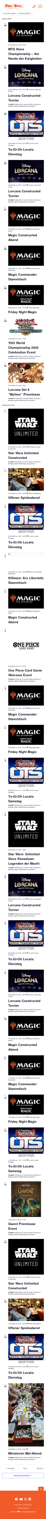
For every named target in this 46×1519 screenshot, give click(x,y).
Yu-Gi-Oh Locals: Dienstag (21, 151)
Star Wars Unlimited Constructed (23, 455)
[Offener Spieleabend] (26, 479)
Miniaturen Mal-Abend (25, 1453)
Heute (25, 1468)
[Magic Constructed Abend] (26, 216)
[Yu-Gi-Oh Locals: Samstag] (26, 773)
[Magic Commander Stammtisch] (26, 256)
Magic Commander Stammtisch (22, 276)
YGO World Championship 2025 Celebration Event (23, 347)
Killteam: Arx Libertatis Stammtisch (26, 580)
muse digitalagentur (29, 1512)
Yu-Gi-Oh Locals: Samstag (21, 798)
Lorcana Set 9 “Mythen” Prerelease (24, 392)
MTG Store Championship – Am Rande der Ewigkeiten (25, 54)
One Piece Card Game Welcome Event (25, 672)
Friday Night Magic (22, 312)
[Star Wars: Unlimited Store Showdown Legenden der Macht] (26, 829)
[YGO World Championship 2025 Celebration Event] (26, 327)
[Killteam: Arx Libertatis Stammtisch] (26, 561)
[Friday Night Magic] (26, 295)
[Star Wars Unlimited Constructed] (26, 426)
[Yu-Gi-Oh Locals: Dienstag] (26, 126)
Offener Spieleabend (24, 497)
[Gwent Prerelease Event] (26, 1199)
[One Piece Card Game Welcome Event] (26, 645)
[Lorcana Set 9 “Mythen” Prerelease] (26, 373)
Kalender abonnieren (22, 1475)
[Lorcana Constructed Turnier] (26, 75)
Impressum (18, 1505)
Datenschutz (27, 1505)
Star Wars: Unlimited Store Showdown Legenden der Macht (24, 859)
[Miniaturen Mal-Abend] (26, 1414)
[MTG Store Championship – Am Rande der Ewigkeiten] (26, 32)
